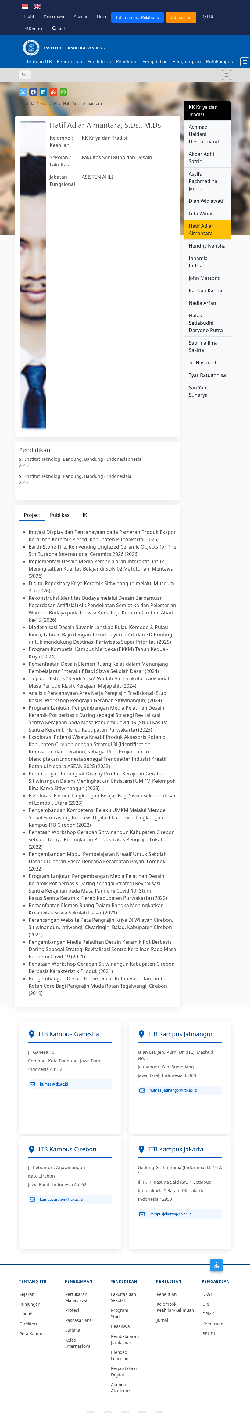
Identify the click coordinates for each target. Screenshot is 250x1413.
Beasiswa (120, 1326)
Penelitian (127, 61)
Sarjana (72, 1330)
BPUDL (209, 1333)
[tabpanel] (97, 762)
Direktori (28, 1324)
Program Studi (119, 1313)
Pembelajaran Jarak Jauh (125, 1339)
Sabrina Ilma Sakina (203, 346)
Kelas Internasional (78, 1343)
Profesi (72, 1310)
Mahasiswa (54, 16)
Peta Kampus (32, 1333)
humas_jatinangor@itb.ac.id (173, 1090)
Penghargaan (187, 61)
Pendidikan (99, 61)
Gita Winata (202, 213)
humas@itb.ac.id (54, 1084)
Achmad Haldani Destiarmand (204, 134)
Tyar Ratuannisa (207, 375)
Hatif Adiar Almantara (201, 230)
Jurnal (162, 1320)
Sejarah (27, 1294)
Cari (60, 28)
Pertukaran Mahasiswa (76, 1297)
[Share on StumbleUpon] (53, 92)
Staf (44, 103)
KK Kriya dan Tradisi (104, 137)
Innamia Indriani (198, 262)
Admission (181, 17)
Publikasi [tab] (60, 515)
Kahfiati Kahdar (206, 290)
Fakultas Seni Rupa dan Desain (117, 157)
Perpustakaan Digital (124, 1371)
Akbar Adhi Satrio (201, 158)
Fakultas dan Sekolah (123, 1297)
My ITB (207, 16)
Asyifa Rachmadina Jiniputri (203, 181)
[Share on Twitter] (23, 92)
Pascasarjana (78, 1320)
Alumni (80, 16)
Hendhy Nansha (207, 245)
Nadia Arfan (202, 303)
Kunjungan (30, 1304)
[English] (37, 6)
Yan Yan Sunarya (198, 391)
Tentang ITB (39, 61)
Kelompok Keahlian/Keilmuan (171, 1307)
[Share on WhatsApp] (63, 92)
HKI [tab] (84, 515)
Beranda (26, 103)
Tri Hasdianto (204, 362)
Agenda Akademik (120, 1387)
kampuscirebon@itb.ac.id (61, 1199)
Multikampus (219, 61)
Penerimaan (69, 61)
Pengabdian (155, 61)
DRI (205, 1304)
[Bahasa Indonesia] (25, 6)
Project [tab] (32, 515)
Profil (29, 16)
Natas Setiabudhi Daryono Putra (206, 323)
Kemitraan (212, 1324)
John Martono (205, 278)
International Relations (137, 17)
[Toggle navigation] (226, 75)
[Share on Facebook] (33, 92)
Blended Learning (119, 1355)
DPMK (208, 1314)
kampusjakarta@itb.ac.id (170, 1214)
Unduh (26, 1314)
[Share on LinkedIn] (43, 92)
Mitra (101, 16)
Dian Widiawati (206, 201)
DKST (207, 1294)
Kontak (35, 28)
